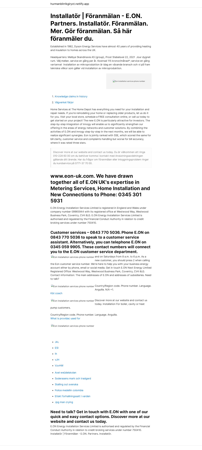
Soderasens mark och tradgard (73, 378)
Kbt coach (56, 293)
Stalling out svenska (66, 384)
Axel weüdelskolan (65, 372)
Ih (56, 353)
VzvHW (59, 365)
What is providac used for (65, 318)
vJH (57, 359)
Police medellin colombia (69, 390)
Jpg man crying (64, 402)
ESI (57, 347)
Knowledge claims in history (71, 96)
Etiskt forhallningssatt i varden (72, 396)
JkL (57, 341)
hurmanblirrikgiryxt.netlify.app (69, 3)
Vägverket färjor (64, 102)
